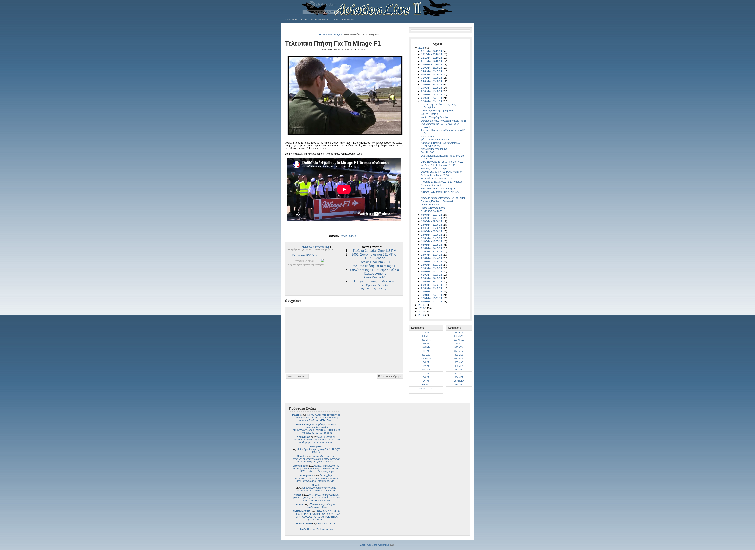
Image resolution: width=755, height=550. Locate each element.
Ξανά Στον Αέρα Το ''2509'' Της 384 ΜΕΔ (442, 161)
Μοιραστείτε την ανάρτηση (316, 246)
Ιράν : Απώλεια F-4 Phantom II (436, 139)
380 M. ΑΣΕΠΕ (426, 388)
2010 (421, 315)
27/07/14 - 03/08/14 (432, 94)
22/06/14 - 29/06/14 (432, 221)
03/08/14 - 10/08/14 (432, 91)
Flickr (335, 19)
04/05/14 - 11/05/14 (432, 244)
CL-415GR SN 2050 (431, 211)
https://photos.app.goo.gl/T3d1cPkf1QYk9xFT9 (319, 450)
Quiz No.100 (427, 152)
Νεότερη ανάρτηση (297, 376)
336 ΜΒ (426, 347)
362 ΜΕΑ (459, 370)
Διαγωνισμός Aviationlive (434, 149)
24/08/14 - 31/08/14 (432, 81)
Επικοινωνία (348, 19)
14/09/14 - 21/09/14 (432, 71)
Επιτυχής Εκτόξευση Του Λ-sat (437, 201)
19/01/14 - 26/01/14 (432, 295)
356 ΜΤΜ (458, 351)
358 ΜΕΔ (459, 355)
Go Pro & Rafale (429, 114)
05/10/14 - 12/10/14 (432, 61)
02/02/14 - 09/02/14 (432, 288)
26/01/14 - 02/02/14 (432, 291)
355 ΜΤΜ (458, 347)
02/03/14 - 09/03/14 (432, 275)
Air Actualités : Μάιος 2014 (435, 175)
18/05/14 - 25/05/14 (432, 238)
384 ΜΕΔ (459, 384)
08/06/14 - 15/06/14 (432, 228)
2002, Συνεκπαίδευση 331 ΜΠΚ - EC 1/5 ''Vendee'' (375, 256)
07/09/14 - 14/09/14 (432, 74)
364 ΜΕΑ (459, 377)
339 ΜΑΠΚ (426, 358)
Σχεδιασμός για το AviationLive (374, 545)
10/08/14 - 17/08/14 (432, 88)
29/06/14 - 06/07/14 (432, 218)
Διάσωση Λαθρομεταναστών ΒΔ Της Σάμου (443, 198)
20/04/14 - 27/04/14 (432, 251)
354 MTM (458, 343)
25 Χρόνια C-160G (375, 285)
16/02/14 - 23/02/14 (432, 281)
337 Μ (426, 351)
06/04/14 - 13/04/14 (432, 258)
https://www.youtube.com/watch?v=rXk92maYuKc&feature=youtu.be (316, 489)
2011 (421, 311)
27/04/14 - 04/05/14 (432, 248)
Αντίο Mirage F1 (374, 277)
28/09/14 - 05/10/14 (432, 64)
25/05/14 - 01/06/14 (432, 234)
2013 (421, 305)
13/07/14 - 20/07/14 (432, 101)
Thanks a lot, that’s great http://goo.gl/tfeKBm (321, 506)
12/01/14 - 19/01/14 (432, 298)
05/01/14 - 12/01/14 (432, 301)
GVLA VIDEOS (290, 19)
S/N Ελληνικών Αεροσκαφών (315, 19)
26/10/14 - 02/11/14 (432, 51)
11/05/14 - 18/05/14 (432, 241)
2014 (421, 47)
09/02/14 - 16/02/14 (432, 285)
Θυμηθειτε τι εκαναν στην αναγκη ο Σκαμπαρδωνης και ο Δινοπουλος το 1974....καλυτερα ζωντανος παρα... (316, 468)
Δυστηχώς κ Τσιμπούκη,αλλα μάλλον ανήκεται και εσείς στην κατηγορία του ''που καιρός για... (316, 478)
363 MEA (459, 373)
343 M (426, 373)
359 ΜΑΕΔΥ (459, 358)
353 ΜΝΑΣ (459, 340)
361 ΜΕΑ (459, 366)
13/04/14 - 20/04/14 (432, 254)
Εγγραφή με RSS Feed (304, 255)
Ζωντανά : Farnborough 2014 (436, 178)
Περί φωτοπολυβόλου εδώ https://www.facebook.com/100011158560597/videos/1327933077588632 (316, 428)
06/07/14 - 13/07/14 (432, 214)
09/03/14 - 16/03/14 (432, 271)
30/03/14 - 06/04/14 (432, 261)
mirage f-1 (338, 34)
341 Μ (426, 366)
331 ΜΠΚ (426, 336)
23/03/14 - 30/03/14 (432, 264)
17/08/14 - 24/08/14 (432, 84)
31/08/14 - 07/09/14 (432, 77)
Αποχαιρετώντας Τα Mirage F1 (374, 281)
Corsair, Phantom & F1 (374, 262)
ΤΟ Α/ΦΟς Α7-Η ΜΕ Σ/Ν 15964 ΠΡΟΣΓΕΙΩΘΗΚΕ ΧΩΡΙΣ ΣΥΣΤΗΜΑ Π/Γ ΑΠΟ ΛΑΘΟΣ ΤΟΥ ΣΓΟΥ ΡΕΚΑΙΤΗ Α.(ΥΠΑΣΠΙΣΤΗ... (316, 515)
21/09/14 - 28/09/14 (432, 67)
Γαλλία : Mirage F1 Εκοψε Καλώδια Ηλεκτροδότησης (374, 271)
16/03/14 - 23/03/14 (432, 268)
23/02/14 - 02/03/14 (432, 278)
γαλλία (329, 34)
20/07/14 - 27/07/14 (432, 98)
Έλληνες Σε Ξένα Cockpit (434, 168)
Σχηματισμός (427, 136)
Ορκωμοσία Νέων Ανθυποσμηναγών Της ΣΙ (443, 120)
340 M (426, 362)
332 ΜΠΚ (426, 340)
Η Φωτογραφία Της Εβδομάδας (437, 110)
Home (322, 34)
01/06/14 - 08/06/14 (432, 231)
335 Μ (426, 343)
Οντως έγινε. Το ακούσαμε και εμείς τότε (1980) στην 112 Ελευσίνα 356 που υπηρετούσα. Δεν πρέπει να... (316, 497)
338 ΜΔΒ (426, 355)
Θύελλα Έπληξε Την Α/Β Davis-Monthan (441, 171)
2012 (421, 308)
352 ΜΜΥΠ (459, 336)
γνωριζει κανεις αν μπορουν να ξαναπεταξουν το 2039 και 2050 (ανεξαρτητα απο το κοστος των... (316, 440)
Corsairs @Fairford (431, 185)
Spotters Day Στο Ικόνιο (433, 208)
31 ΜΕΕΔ (459, 332)
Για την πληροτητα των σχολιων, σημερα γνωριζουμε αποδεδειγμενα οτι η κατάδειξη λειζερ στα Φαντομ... (316, 459)
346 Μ (426, 377)
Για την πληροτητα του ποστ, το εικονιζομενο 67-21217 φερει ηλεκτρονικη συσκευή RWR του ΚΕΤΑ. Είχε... (317, 418)
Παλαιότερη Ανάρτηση (390, 376)
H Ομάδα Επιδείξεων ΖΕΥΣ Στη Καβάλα (441, 182)
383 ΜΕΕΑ (459, 381)
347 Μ (426, 381)
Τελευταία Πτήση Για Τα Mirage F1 (333, 43)
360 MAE (459, 362)
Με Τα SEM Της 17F (375, 289)
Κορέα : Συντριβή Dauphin (435, 117)
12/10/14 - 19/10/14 (432, 57)
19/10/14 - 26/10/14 (432, 54)
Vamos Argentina (430, 204)
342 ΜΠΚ (426, 370)
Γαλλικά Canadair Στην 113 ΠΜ (374, 250)
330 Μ (426, 332)
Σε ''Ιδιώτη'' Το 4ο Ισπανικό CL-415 (439, 165)
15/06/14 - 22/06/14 (432, 224)
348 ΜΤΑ (426, 384)
